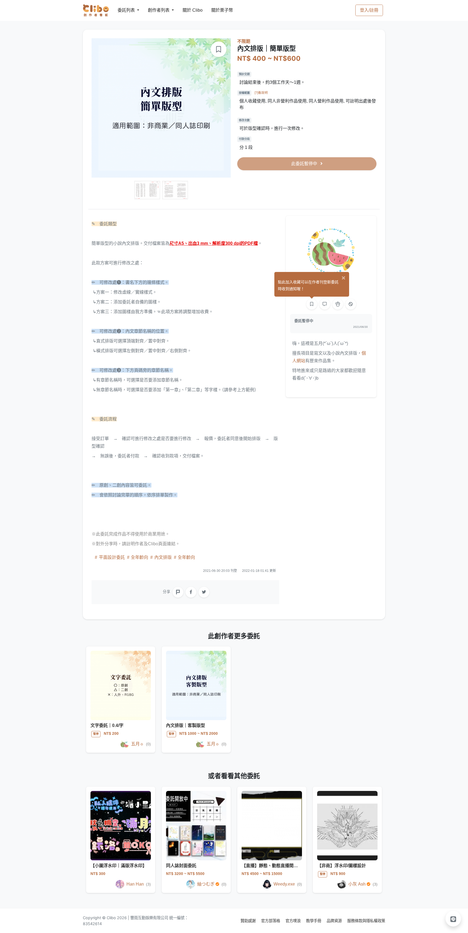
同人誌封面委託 (181, 865)
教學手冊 (314, 920)
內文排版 (163, 557)
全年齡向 (139, 557)
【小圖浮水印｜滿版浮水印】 (118, 865)
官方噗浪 (293, 920)
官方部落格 (271, 920)
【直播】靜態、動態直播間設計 (272, 865)
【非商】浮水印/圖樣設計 (341, 865)
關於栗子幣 (216, 10)
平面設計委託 (112, 557)
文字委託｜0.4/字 (106, 725)
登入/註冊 (369, 10)
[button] (453, 918)
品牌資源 (335, 920)
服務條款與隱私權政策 (366, 920)
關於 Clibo (188, 10)
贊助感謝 (248, 920)
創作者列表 (154, 10)
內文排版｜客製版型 (185, 725)
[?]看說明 (261, 92)
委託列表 (123, 10)
